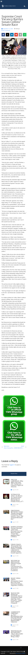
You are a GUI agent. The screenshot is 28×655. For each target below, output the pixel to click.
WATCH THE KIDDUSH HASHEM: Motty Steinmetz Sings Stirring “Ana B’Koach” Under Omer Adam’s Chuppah (16, 598)
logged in (12, 465)
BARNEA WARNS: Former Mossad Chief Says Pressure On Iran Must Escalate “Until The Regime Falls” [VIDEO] (17, 532)
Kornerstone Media (20, 653)
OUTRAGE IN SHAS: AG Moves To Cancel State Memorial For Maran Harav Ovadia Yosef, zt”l (17, 498)
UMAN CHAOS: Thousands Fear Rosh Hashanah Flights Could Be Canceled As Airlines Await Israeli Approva (16, 548)
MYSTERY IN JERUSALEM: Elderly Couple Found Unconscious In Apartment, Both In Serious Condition (17, 566)
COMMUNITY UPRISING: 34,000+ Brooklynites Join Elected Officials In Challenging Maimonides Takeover (17, 617)
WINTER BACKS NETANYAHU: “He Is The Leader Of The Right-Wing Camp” (17, 634)
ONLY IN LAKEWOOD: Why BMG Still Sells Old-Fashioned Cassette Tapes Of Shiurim (17, 483)
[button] (1, 1)
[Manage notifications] (24, 651)
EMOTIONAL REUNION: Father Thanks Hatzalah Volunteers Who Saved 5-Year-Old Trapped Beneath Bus (17, 514)
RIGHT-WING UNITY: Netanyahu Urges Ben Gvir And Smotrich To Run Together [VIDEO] (17, 582)
